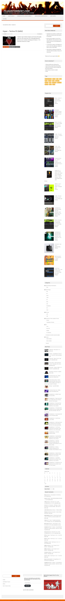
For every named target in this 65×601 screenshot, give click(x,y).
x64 (47, 314)
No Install (57, 80)
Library (47, 320)
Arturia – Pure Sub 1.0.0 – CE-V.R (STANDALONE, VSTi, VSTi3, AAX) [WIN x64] (58, 223)
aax (60, 78)
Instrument (54, 82)
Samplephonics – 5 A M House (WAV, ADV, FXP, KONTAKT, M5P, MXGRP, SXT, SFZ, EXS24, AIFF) (55, 428)
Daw (47, 287)
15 (57, 477)
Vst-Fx (50, 80)
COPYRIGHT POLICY (6, 581)
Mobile (47, 330)
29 (57, 480)
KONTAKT (59, 82)
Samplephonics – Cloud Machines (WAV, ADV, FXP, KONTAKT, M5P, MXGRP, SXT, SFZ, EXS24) (55, 437)
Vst (47, 307)
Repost (47, 84)
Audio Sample (5, 46)
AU (57, 78)
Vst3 (47, 309)
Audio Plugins (48, 289)
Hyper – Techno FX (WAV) (13, 31)
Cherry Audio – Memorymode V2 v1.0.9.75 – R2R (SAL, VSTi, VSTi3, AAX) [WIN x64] (55, 364)
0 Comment (39, 33)
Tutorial (5, 18)
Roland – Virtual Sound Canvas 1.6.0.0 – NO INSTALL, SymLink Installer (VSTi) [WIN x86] (52, 517)
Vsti (53, 80)
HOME (4, 579)
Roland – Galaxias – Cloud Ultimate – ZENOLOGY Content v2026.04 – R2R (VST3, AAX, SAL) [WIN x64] (53, 528)
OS (46, 324)
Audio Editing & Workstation (51, 285)
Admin (5, 33)
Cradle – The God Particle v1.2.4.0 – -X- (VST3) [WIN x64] (58, 197)
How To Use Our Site (6, 585)
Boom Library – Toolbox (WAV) (56, 509)
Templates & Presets (50, 322)
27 (52, 480)
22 (57, 479)
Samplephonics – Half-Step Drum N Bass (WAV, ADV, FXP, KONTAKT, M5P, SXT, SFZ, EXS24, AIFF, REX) (55, 423)
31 (44, 482)
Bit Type (47, 312)
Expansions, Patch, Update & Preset (52, 318)
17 (44, 479)
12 (49, 477)
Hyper (11, 46)
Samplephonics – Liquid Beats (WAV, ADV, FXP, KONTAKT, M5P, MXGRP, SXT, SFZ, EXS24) (55, 459)
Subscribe (28, 585)
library (54, 78)
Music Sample (48, 340)
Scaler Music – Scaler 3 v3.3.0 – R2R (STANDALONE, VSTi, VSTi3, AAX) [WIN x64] (58, 271)
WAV (54, 84)
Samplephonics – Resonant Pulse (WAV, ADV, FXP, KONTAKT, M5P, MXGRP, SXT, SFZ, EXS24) (55, 404)
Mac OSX (48, 328)
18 (47, 479)
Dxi (47, 299)
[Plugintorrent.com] (32, 14)
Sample (47, 337)
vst (50, 82)
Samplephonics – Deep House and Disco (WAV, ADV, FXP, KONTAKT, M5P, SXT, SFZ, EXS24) (55, 400)
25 (47, 480)
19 (49, 479)
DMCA (4, 583)
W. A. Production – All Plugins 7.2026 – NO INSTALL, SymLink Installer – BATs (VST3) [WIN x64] (52, 506)
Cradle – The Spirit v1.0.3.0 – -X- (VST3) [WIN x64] (58, 135)
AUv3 (47, 295)
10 (44, 477)
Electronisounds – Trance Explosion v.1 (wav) (58, 257)
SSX (47, 303)
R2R (50, 84)
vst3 (46, 80)
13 (52, 477)
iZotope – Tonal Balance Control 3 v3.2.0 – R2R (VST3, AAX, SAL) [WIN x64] (55, 355)
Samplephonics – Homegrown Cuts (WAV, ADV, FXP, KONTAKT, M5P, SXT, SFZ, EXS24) (55, 464)
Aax (47, 291)
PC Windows (48, 332)
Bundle (47, 82)
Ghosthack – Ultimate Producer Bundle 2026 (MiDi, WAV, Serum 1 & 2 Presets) (58, 113)
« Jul (45, 483)
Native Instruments (48, 78)
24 (44, 480)
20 (52, 479)
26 (49, 480)
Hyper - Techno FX (16, 46)
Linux (47, 326)
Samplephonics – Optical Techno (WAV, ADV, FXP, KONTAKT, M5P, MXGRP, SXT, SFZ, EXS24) (55, 454)
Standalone (48, 305)
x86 (47, 316)
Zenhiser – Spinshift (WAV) (54, 385)
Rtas (47, 301)
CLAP (47, 297)
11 (47, 477)
